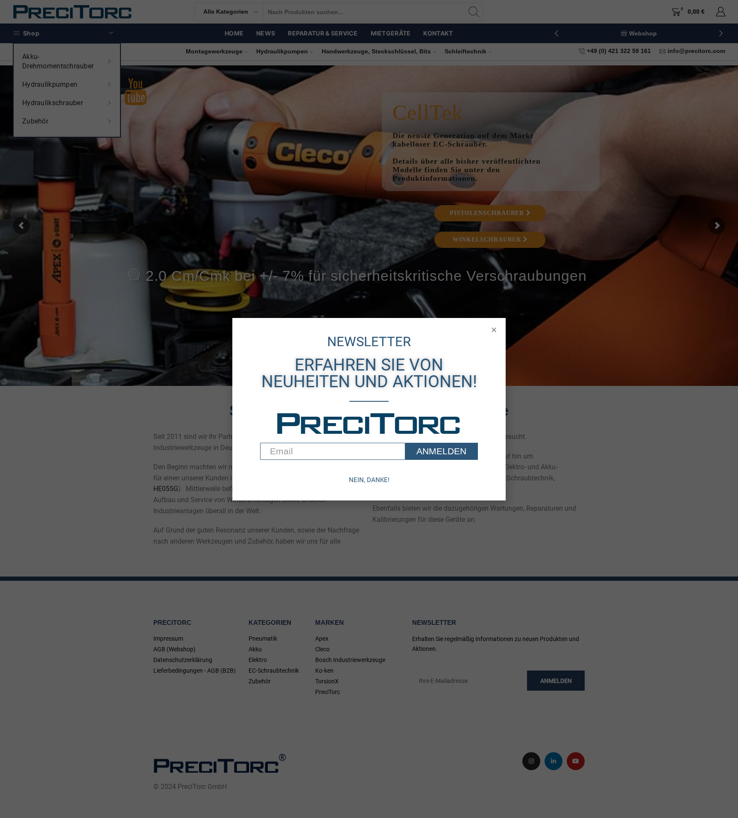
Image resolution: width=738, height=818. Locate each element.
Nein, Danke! (369, 480)
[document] (369, 409)
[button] (494, 330)
